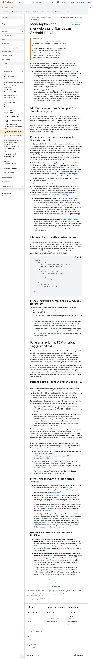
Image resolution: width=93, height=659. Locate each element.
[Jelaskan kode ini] (75, 257)
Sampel (29, 616)
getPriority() (68, 490)
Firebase (32, 17)
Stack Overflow (72, 613)
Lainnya (21, 2)
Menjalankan (45, 12)
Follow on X (50, 616)
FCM (20, 8)
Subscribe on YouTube (53, 619)
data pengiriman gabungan (48, 506)
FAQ (69, 624)
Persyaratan (30, 655)
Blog (72, 2)
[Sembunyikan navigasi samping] (22, 656)
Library (29, 619)
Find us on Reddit (52, 613)
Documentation (9, 8)
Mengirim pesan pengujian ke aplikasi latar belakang (59, 325)
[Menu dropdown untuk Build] (38, 12)
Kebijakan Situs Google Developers (52, 594)
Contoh (67, 12)
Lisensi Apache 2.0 (68, 592)
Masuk (89, 2)
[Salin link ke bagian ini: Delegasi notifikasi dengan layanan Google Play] (32, 385)
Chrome (29, 639)
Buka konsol (80, 2)
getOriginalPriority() (54, 492)
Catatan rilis (71, 619)
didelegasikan (48, 362)
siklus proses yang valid (70, 174)
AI (26, 12)
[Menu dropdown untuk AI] (29, 12)
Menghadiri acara (52, 621)
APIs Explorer (45, 511)
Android (29, 636)
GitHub (29, 621)
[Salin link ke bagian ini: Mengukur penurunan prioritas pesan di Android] (41, 482)
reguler (71, 219)
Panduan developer (32, 610)
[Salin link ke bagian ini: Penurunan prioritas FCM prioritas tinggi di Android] (54, 346)
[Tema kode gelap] (77, 257)
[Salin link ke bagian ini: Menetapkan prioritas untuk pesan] (77, 237)
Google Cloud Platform (33, 645)
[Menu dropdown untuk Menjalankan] (51, 12)
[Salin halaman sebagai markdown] (50, 33)
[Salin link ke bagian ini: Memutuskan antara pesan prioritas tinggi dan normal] (55, 112)
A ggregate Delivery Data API (55, 495)
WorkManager (44, 574)
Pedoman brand (72, 621)
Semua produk (31, 648)
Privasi (37, 655)
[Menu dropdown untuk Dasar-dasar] (22, 12)
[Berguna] (78, 17)
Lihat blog (50, 610)
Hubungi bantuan (72, 610)
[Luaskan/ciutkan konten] (43, 38)
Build (34, 12)
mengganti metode (58, 193)
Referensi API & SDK (32, 613)
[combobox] (41, 2)
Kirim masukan (75, 24)
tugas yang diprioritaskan (69, 198)
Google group (72, 616)
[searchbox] (12, 17)
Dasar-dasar (16, 12)
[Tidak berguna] (81, 17)
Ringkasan (5, 12)
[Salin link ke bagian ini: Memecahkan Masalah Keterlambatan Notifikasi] (42, 535)
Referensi (58, 12)
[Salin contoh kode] (80, 257)
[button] (11, 31)
